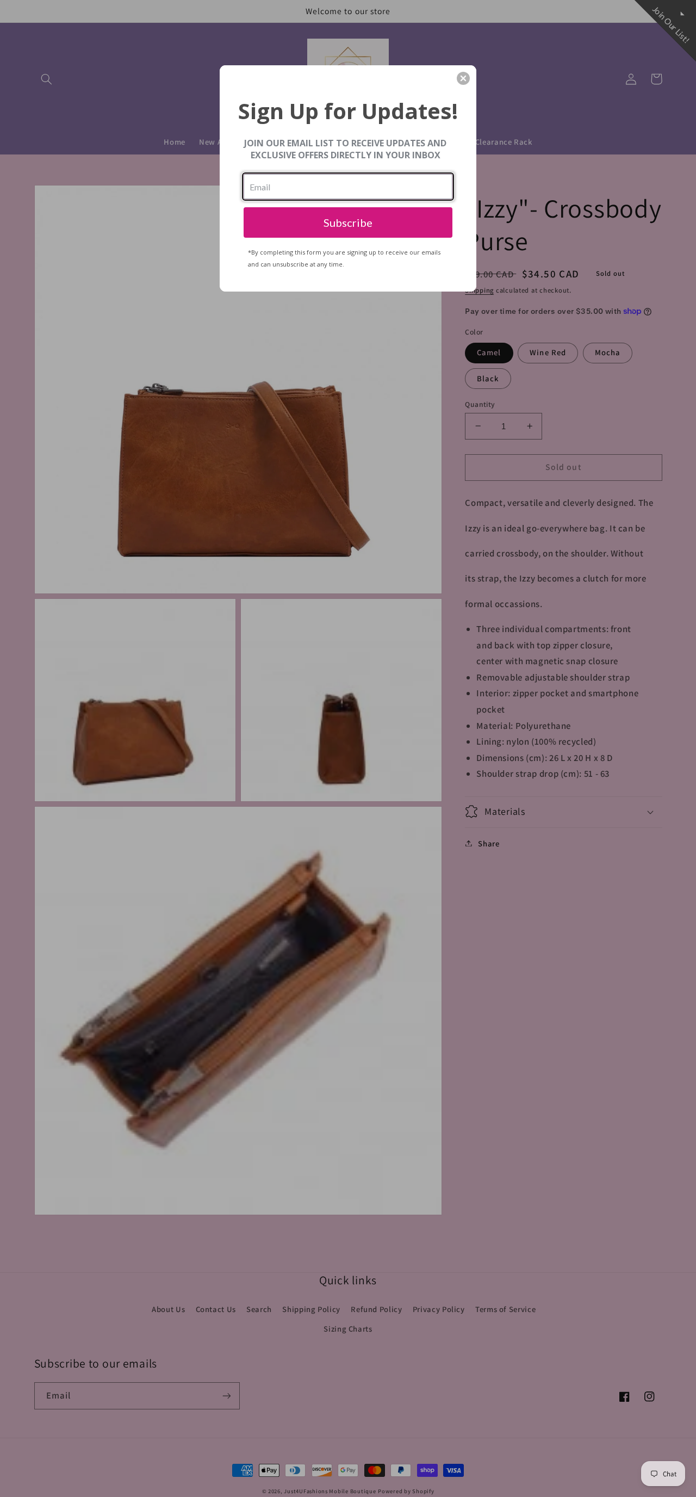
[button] (463, 78)
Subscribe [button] (348, 222)
